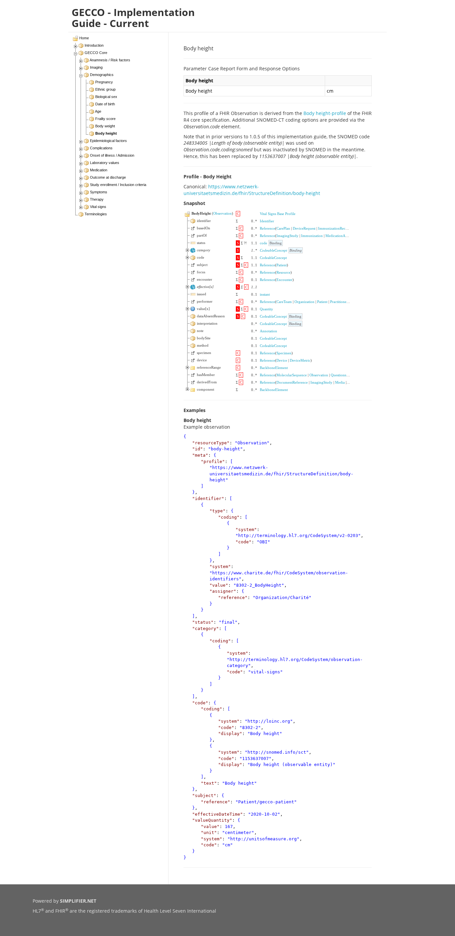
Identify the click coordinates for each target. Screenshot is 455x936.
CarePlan (283, 228)
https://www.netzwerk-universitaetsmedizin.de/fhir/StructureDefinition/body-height (252, 189)
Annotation (268, 331)
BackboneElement (274, 368)
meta (200, 455)
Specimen (283, 353)
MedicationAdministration (345, 236)
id (197, 448)
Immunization (312, 236)
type (217, 510)
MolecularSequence (291, 375)
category (205, 628)
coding (229, 517)
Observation (222, 213)
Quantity (266, 309)
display (230, 733)
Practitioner (339, 302)
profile (213, 461)
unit (209, 832)
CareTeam (284, 302)
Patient (281, 265)
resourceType (211, 442)
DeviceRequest (304, 228)
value (219, 585)
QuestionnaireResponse (348, 375)
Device (281, 360)
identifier (208, 498)
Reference (267, 228)
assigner (222, 591)
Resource (283, 272)
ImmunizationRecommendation (342, 228)
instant (265, 294)
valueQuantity (212, 820)
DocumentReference (292, 382)
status (203, 622)
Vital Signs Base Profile (277, 214)
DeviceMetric (300, 360)
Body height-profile (324, 113)
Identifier (267, 221)
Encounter (284, 280)
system (246, 529)
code (263, 243)
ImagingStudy (287, 236)
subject (204, 795)
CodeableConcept (273, 250)
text (209, 783)
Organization (304, 302)
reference (233, 597)
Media (340, 382)
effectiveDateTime (217, 814)
